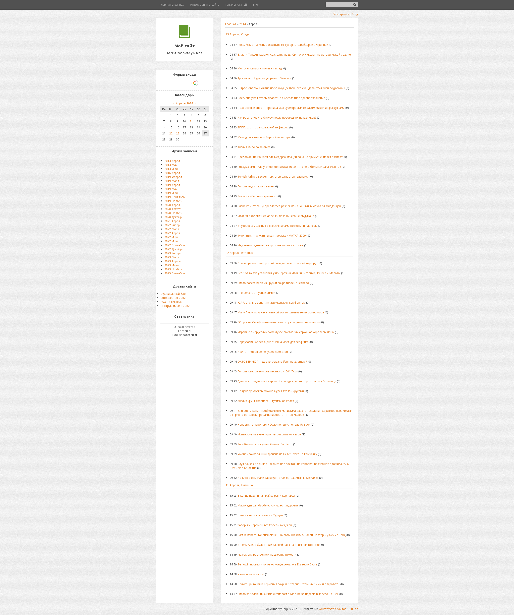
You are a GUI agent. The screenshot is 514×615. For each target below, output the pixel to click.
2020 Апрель (173, 205)
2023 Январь (172, 253)
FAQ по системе (171, 302)
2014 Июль (171, 169)
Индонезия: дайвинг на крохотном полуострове (270, 245)
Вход (355, 14)
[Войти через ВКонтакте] (174, 83)
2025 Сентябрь (174, 273)
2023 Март (171, 257)
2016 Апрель (173, 173)
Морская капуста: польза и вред (260, 68)
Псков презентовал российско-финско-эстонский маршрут (278, 263)
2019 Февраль (174, 177)
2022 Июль (171, 241)
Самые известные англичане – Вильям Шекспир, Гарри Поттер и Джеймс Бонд (292, 535)
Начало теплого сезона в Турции (260, 515)
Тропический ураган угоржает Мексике (264, 78)
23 (177, 133)
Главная (230, 24)
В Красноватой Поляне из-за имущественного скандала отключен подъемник (291, 88)
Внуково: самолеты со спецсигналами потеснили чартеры (277, 226)
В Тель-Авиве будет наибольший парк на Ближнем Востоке (279, 545)
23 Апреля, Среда (237, 34)
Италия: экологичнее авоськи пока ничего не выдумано (276, 216)
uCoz (354, 609)
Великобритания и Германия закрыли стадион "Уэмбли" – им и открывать (289, 584)
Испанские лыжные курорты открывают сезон (269, 434)
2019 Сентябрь (174, 197)
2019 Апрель (173, 185)
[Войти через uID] (167, 83)
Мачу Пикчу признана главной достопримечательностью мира (281, 312)
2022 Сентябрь (174, 245)
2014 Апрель (173, 161)
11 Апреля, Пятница (239, 485)
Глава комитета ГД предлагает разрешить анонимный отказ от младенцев (289, 206)
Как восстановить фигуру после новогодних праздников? (277, 117)
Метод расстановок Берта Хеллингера (264, 137)
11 (191, 121)
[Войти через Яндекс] (188, 83)
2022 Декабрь (173, 249)
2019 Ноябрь (173, 201)
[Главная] (184, 37)
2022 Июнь (171, 237)
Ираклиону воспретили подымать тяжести (267, 554)
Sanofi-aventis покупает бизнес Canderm (265, 444)
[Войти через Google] (195, 83)
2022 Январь (172, 225)
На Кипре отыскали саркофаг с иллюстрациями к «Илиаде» (278, 478)
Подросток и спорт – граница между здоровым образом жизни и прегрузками (291, 108)
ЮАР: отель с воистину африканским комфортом (271, 302)
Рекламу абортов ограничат (257, 196)
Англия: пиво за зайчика (254, 147)
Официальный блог (173, 294)
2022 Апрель (173, 233)
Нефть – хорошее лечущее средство (263, 352)
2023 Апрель (173, 261)
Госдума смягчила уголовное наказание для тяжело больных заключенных (289, 167)
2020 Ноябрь (173, 213)
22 (170, 133)
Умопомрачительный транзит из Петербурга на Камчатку (277, 454)
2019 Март (171, 181)
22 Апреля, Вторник (239, 253)
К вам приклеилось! (251, 574)
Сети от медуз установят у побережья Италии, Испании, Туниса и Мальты (289, 273)
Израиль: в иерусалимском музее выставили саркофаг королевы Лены (286, 332)
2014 (242, 24)
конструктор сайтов (333, 609)
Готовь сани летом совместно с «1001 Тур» (268, 371)
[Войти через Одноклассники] (202, 83)
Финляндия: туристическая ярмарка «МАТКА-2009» (272, 235)
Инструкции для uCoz (175, 306)
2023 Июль (171, 265)
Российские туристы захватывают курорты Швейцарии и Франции (283, 45)
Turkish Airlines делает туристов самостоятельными (273, 176)
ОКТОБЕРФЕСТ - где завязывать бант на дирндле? (272, 361)
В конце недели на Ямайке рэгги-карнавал (266, 495)
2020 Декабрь (173, 217)
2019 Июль (171, 193)
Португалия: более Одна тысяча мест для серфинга (273, 342)
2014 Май (170, 165)
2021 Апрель (173, 221)
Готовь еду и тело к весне (256, 186)
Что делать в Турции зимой (256, 293)
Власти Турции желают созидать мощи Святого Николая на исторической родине (294, 54)
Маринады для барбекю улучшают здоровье (268, 505)
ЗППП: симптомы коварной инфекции (263, 127)
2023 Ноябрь (173, 269)
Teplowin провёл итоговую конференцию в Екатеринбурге (277, 564)
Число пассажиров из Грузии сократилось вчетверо (273, 283)
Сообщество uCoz (173, 298)
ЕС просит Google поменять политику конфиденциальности (279, 322)
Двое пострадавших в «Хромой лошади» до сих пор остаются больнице (287, 381)
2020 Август (172, 209)
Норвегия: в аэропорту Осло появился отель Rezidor (274, 424)
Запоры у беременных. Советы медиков (265, 525)
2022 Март (171, 229)
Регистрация (341, 14)
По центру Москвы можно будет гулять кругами (271, 391)
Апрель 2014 (184, 103)
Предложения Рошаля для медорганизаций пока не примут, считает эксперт (290, 157)
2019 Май (170, 189)
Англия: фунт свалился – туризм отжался (266, 401)
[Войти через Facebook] (181, 83)
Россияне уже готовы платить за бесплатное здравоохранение (281, 98)
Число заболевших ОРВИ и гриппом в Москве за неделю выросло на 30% (288, 594)
